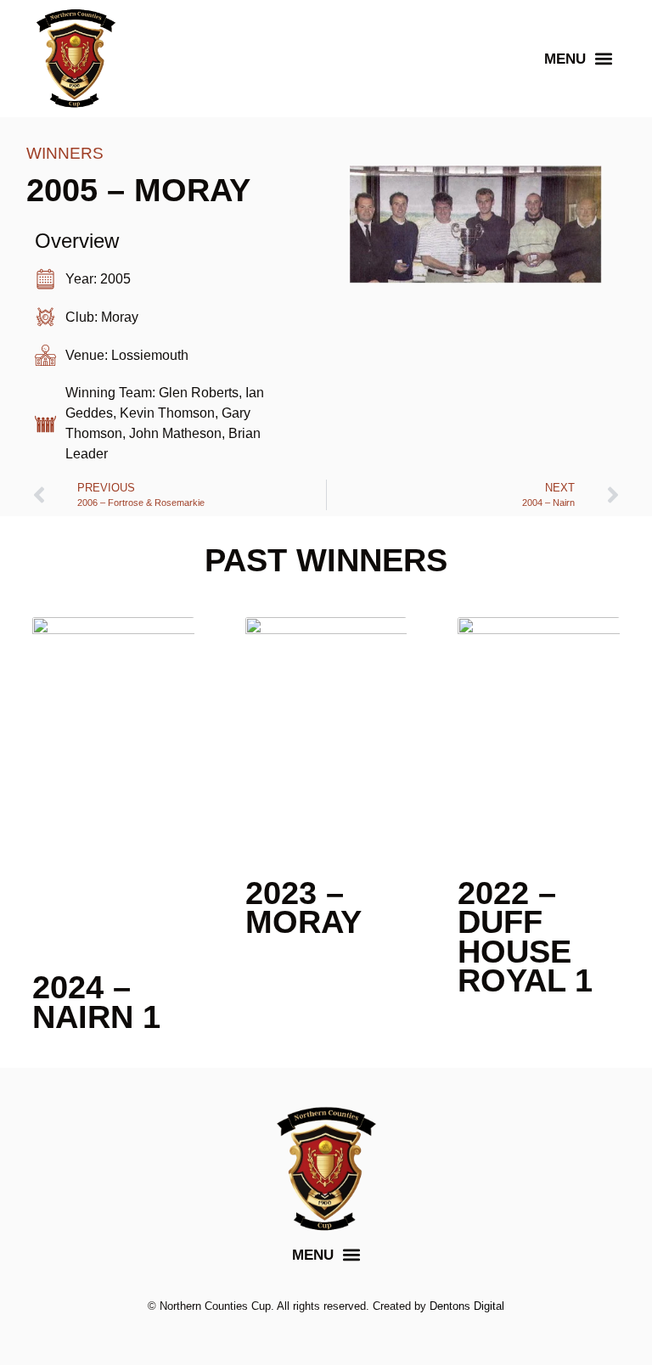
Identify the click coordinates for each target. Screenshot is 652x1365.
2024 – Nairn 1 (96, 1002)
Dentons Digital (467, 1306)
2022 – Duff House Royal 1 (525, 936)
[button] (578, 59)
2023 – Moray (303, 907)
